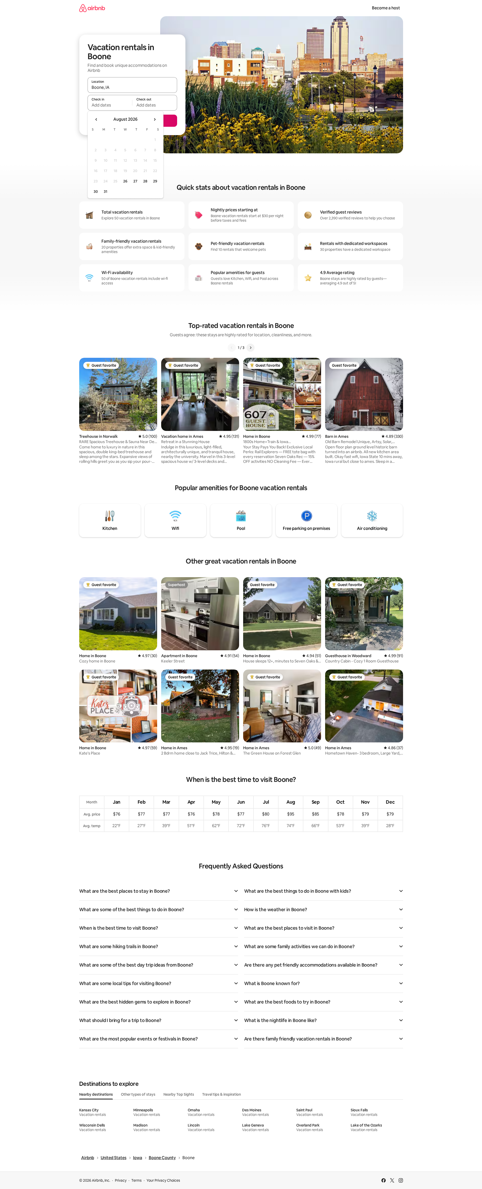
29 (155, 181)
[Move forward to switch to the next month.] (154, 119)
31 (105, 191)
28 (145, 181)
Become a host (386, 8)
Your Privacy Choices (163, 1180)
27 (135, 181)
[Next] (250, 348)
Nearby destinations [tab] (96, 1094)
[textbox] (110, 105)
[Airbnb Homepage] (92, 8)
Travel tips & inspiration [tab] (221, 1094)
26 (125, 181)
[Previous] (232, 348)
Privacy (121, 1180)
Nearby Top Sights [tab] (178, 1094)
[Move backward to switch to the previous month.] (96, 119)
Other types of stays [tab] (138, 1094)
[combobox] (132, 87)
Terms (136, 1180)
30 (96, 191)
